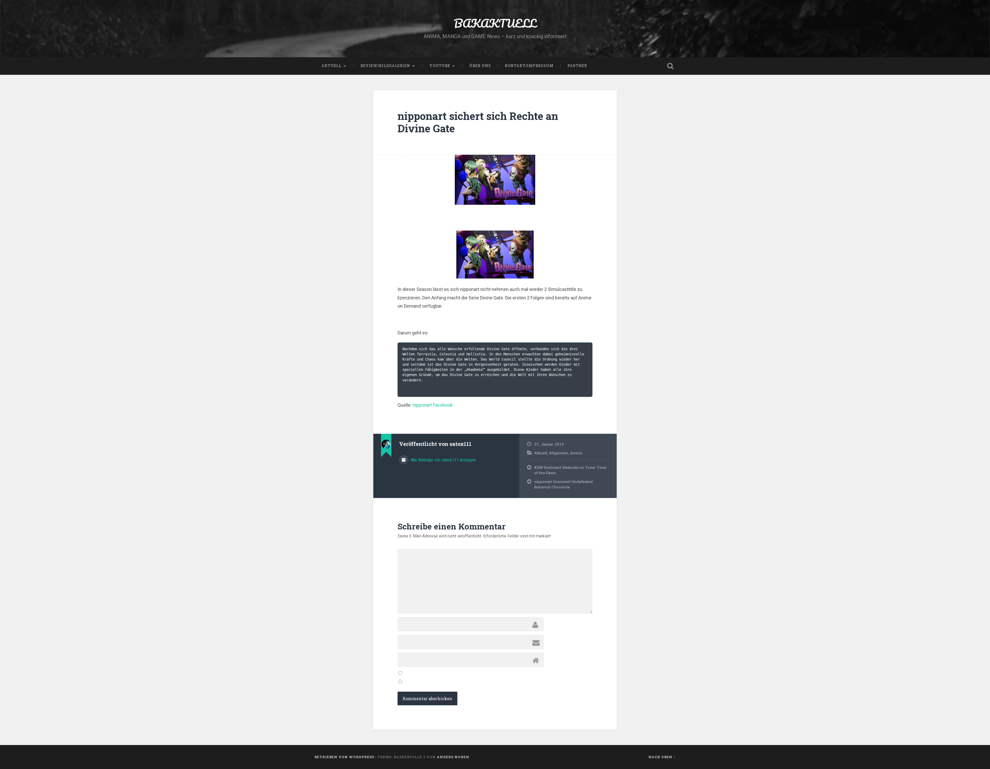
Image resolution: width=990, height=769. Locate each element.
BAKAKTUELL (495, 23)
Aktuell (331, 65)
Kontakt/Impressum (529, 65)
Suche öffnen (670, 66)
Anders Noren (453, 757)
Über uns (480, 65)
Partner (577, 65)
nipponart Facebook (432, 405)
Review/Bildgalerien (385, 65)
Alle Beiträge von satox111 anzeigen (443, 459)
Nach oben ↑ (661, 757)
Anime (576, 453)
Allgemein (558, 453)
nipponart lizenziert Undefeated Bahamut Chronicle (563, 484)
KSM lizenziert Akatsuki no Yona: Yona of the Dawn (570, 470)
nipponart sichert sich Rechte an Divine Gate (478, 122)
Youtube (439, 65)
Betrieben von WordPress (344, 757)
